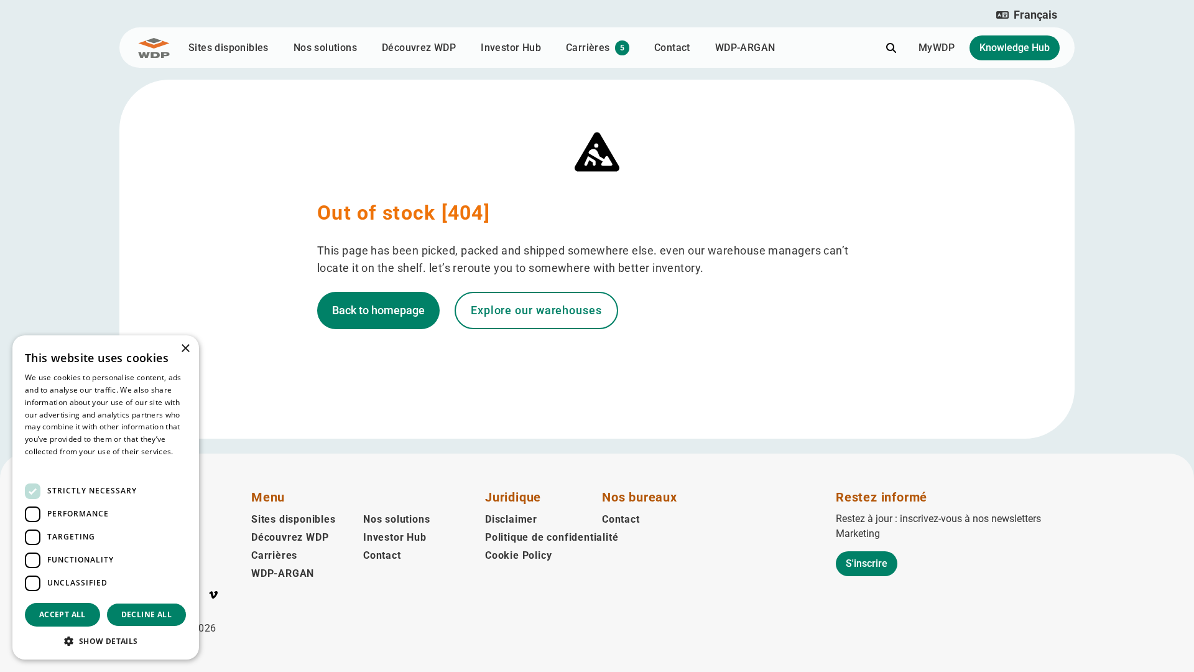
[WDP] (154, 48)
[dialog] (105, 497)
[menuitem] (199, 597)
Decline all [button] (146, 614)
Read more (45, 464)
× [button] (185, 348)
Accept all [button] (62, 614)
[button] (1026, 15)
